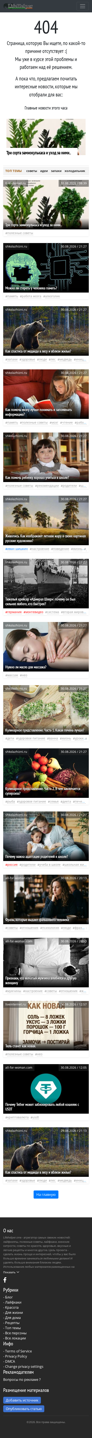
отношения (30, 928)
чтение (67, 422)
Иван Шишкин (17, 549)
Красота (12, 1307)
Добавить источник (22, 1400)
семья (54, 801)
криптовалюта (18, 1117)
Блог (9, 1297)
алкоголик (52, 296)
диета (66, 801)
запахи (56, 171)
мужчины (14, 991)
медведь (65, 359)
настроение (40, 549)
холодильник (75, 171)
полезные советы (20, 233)
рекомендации (48, 486)
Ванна (53, 738)
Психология (50, 928)
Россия (12, 865)
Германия (14, 612)
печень (80, 801)
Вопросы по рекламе (20, 1379)
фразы (79, 928)
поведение (61, 549)
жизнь (77, 549)
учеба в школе (50, 865)
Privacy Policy (16, 1356)
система (53, 612)
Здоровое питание (31, 738)
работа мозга (31, 296)
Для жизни (14, 1312)
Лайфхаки (13, 1302)
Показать (9, 1272)
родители (70, 486)
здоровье (28, 359)
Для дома (13, 1317)
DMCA (10, 1361)
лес (53, 359)
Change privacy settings (24, 1366)
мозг (55, 422)
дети (10, 738)
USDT (36, 1117)
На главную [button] (46, 1194)
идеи (44, 171)
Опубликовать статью (24, 1408)
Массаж (12, 675)
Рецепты (12, 1322)
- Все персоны (15, 1333)
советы (31, 171)
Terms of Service (18, 1351)
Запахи (12, 359)
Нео (24, 675)
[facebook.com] (5, 1281)
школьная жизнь (76, 865)
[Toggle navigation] (83, 6)
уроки (79, 738)
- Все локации (14, 1338)
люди (43, 359)
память (12, 296)
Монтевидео (34, 612)
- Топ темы (12, 1328)
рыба (11, 801)
